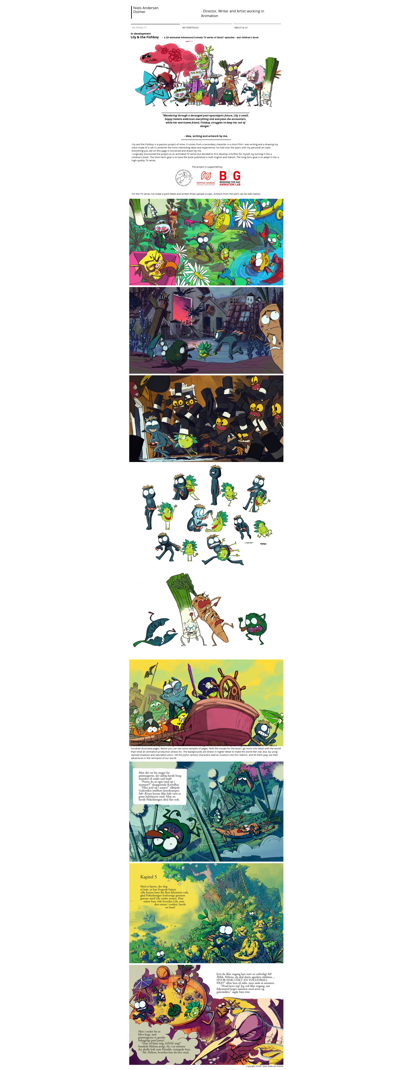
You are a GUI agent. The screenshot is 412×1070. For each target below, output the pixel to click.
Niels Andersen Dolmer (146, 9)
